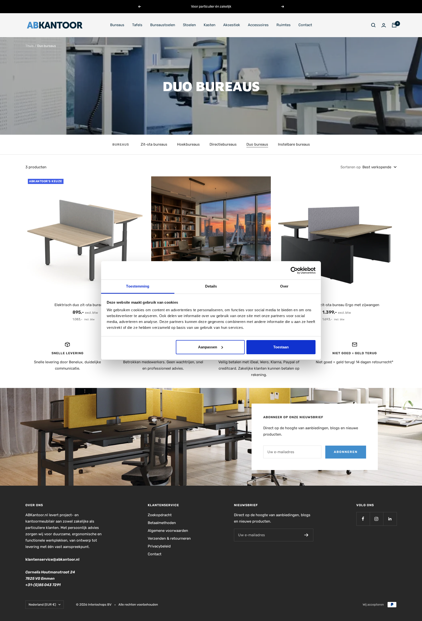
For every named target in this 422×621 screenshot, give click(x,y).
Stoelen (189, 25)
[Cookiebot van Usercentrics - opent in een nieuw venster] (294, 270)
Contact (305, 25)
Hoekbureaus (188, 144)
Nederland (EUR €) (42, 604)
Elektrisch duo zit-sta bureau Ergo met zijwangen (336, 305)
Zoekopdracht (160, 515)
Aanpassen (207, 347)
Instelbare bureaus (294, 144)
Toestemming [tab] (137, 286)
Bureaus (117, 25)
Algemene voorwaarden (168, 530)
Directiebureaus (223, 144)
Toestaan (281, 347)
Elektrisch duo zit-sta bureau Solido (85, 305)
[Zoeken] (373, 25)
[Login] (383, 25)
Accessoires (258, 25)
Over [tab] (284, 286)
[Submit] (306, 535)
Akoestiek (231, 25)
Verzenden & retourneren (169, 538)
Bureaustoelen (162, 25)
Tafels (137, 25)
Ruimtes (283, 25)
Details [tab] (211, 286)
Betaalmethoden (162, 523)
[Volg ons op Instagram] (376, 518)
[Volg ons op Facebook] (363, 518)
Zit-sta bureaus (154, 144)
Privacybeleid (159, 546)
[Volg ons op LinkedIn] (390, 518)
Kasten (209, 25)
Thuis (29, 46)
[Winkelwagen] (394, 25)
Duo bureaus (257, 144)
